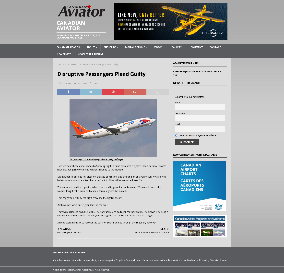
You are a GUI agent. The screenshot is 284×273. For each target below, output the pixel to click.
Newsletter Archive (90, 54)
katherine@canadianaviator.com (193, 71)
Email (177, 124)
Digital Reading (135, 47)
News (96, 83)
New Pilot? (64, 54)
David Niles (82, 83)
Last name (180, 113)
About (91, 47)
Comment (196, 47)
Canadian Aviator (68, 47)
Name (177, 102)
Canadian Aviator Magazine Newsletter (197, 135)
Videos (158, 47)
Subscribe (110, 47)
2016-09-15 (67, 83)
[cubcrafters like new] (170, 37)
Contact (215, 47)
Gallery (176, 47)
